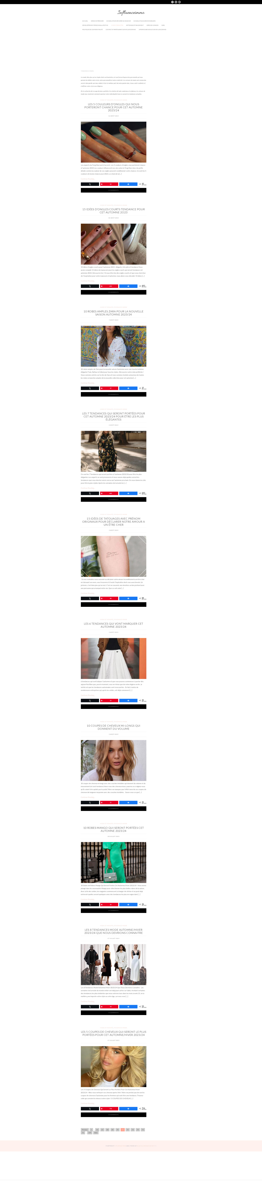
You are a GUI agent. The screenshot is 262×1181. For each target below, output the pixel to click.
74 (138, 1130)
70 (117, 1130)
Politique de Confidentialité (92, 29)
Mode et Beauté (116, 25)
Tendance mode (120, 100)
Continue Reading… (88, 179)
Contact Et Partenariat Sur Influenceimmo (121, 29)
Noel (163, 25)
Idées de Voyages (152, 25)
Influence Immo (120, 1146)
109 (89, 1133)
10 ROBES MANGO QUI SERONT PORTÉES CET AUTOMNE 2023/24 (113, 829)
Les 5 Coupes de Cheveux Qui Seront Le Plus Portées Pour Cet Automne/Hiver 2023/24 (113, 1033)
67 (102, 1130)
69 (112, 1130)
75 (143, 1130)
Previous (85, 1130)
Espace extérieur (96, 21)
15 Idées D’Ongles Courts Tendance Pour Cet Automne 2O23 (113, 211)
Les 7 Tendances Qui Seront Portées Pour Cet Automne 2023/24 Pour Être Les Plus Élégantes (113, 416)
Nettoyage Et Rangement (135, 25)
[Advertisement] (131, 49)
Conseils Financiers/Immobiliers (144, 21)
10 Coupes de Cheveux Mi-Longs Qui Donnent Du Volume (113, 727)
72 (128, 1130)
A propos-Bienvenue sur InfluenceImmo (152, 29)
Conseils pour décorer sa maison (117, 21)
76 (83, 1133)
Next (95, 1133)
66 (97, 1130)
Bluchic (140, 1146)
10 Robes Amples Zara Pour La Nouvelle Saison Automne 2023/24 (113, 313)
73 (133, 1130)
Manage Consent (149, 1146)
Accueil (85, 21)
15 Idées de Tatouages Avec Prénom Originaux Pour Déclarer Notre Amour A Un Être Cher (113, 521)
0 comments (114, 190)
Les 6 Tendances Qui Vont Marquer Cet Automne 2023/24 (113, 625)
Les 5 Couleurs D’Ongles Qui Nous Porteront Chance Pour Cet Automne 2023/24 (113, 107)
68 (107, 1130)
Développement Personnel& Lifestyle (95, 25)
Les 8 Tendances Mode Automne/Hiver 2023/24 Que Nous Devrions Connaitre (113, 931)
